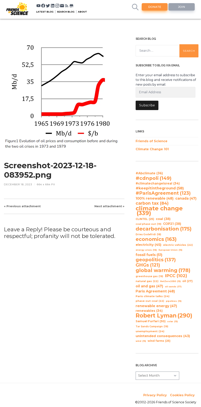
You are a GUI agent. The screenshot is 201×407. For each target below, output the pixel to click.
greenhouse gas (149, 276)
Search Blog (66, 11)
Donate (154, 7)
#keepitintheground (160, 188)
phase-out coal (150, 300)
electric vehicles (178, 244)
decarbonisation (164, 228)
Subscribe (147, 105)
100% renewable (155, 198)
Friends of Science (151, 141)
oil (187, 281)
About (82, 11)
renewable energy (156, 306)
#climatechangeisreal (158, 183)
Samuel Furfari (150, 321)
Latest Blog (45, 11)
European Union (170, 250)
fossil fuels (149, 255)
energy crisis (146, 250)
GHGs (148, 265)
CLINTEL (145, 219)
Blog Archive (146, 365)
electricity (148, 244)
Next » (109, 206)
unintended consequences (163, 336)
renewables (149, 311)
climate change (159, 210)
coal (163, 219)
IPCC (176, 275)
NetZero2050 (170, 281)
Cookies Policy (182, 395)
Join (181, 7)
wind (141, 341)
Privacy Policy (155, 395)
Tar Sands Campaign (152, 326)
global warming (163, 270)
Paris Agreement (155, 291)
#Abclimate (149, 173)
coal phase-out (148, 223)
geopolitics (156, 259)
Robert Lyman (164, 315)
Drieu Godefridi (148, 234)
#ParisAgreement (163, 193)
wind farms (159, 340)
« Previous (22, 206)
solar (172, 321)
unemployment (150, 331)
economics (156, 239)
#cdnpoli (154, 178)
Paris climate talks (152, 296)
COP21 (172, 224)
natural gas (147, 281)
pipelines (173, 301)
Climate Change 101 (152, 149)
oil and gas (149, 286)
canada (185, 198)
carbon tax (152, 203)
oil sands (173, 286)
